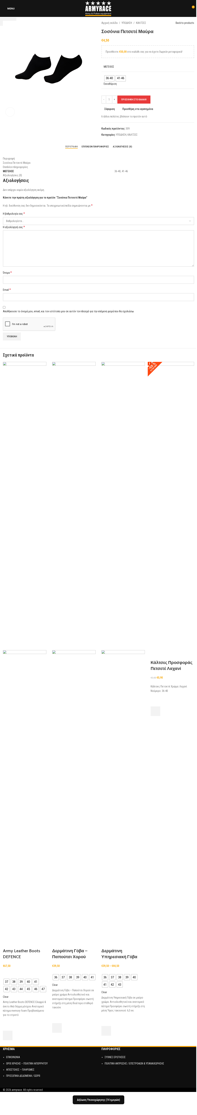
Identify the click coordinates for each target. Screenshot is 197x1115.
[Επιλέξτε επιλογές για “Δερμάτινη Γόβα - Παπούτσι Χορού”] (57, 1028)
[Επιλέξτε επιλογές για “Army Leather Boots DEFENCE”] (8, 1035)
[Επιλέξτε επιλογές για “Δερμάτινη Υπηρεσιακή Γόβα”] (106, 1031)
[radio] (6, 982)
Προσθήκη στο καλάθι (134, 99)
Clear (5, 996)
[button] (155, 711)
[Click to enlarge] (10, 112)
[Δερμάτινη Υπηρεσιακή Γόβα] (123, 505)
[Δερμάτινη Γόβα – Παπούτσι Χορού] (74, 505)
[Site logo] (98, 8)
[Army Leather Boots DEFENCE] (24, 505)
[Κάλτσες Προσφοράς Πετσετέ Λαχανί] (172, 505)
